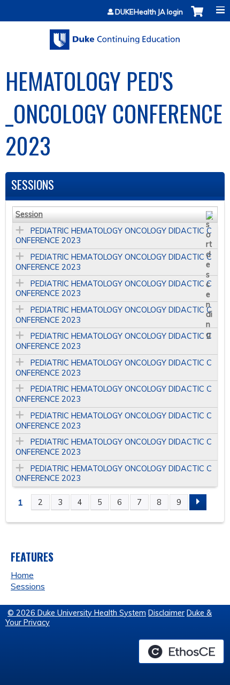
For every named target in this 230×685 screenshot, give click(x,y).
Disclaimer (166, 613)
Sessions (28, 586)
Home (22, 575)
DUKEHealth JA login (149, 12)
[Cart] (197, 16)
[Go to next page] (197, 502)
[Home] (115, 35)
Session (29, 214)
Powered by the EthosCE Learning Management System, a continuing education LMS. (181, 651)
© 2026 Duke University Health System (76, 613)
